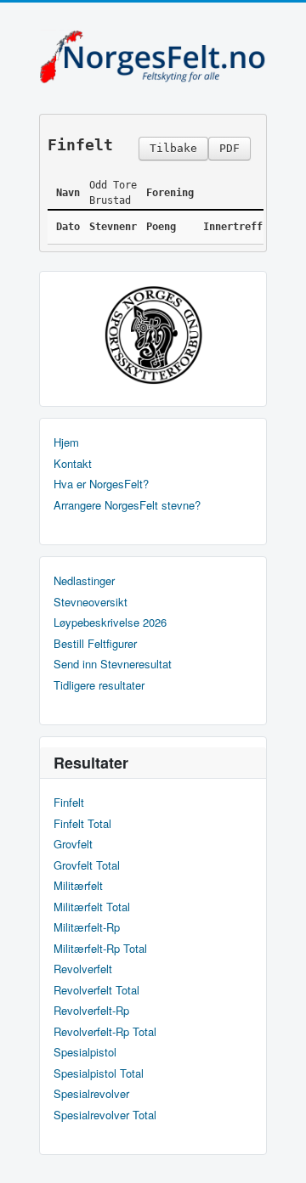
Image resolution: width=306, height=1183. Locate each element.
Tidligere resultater (99, 685)
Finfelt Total (82, 823)
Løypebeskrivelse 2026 (110, 622)
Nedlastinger (84, 581)
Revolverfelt (83, 969)
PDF (229, 148)
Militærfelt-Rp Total (100, 948)
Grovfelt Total (87, 865)
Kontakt (73, 463)
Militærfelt (78, 885)
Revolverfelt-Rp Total (105, 1031)
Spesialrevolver (91, 1093)
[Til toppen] (279, 1155)
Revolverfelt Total (96, 990)
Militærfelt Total (92, 907)
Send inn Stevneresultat (113, 664)
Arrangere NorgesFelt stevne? (127, 505)
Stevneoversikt (91, 602)
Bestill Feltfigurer (95, 643)
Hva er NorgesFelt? (101, 484)
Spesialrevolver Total (105, 1115)
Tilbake (173, 148)
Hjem (66, 442)
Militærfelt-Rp (87, 927)
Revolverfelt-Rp (91, 1010)
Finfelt (69, 802)
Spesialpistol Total (99, 1073)
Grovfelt (73, 844)
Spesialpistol (85, 1052)
